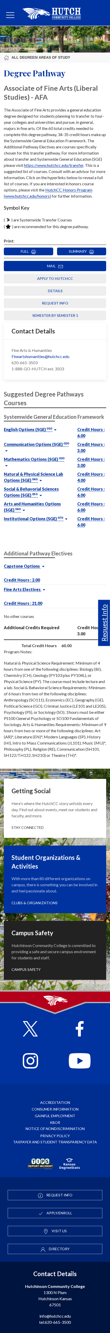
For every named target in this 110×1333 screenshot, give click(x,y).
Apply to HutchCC (55, 278)
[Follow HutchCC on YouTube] (80, 1061)
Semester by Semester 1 (55, 315)
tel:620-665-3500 (55, 1322)
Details (55, 291)
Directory (59, 1249)
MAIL (52, 266)
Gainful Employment (55, 1116)
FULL (26, 251)
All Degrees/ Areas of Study (41, 57)
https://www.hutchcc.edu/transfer (53, 165)
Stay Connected (28, 827)
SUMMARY (79, 251)
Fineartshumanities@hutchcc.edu (40, 356)
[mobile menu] (10, 15)
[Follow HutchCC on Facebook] (80, 1029)
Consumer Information (55, 1109)
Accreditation (55, 1102)
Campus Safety (26, 969)
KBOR (55, 1122)
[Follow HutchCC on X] (30, 1029)
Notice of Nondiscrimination (55, 1128)
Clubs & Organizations (35, 903)
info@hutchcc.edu (55, 1316)
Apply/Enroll (59, 1213)
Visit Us (59, 1231)
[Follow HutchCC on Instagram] (30, 1061)
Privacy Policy (55, 1136)
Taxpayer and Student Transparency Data (55, 1142)
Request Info (104, 622)
